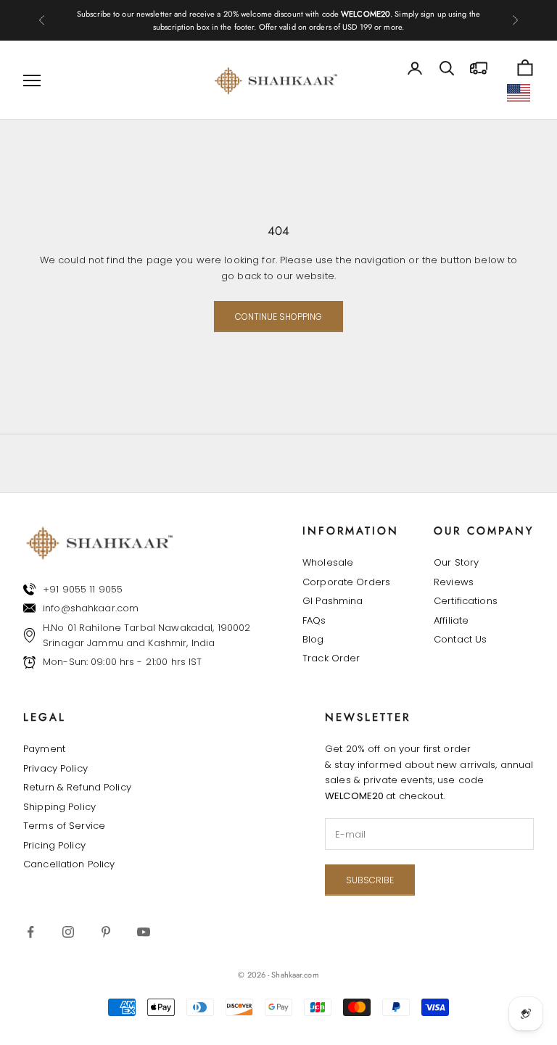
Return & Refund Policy (77, 787)
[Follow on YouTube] (143, 932)
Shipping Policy (59, 807)
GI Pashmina (332, 601)
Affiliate (451, 620)
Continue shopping (278, 316)
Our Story (456, 562)
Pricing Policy (54, 845)
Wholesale (327, 562)
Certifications (466, 601)
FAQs (314, 620)
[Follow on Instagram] (68, 932)
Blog (313, 639)
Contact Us (460, 639)
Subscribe (370, 880)
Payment (44, 749)
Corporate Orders (346, 582)
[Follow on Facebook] (30, 932)
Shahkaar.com (294, 974)
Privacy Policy (55, 768)
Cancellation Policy (69, 864)
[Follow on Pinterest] (106, 932)
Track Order (331, 658)
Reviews (454, 582)
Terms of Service (64, 826)
